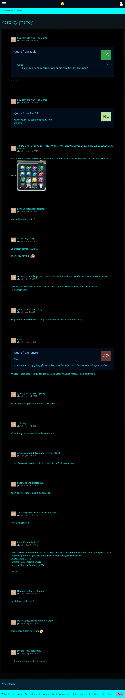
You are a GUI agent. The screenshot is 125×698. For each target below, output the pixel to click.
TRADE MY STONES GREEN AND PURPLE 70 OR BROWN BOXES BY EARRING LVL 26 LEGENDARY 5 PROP (65, 147)
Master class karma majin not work (35, 620)
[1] (19, 68)
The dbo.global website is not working (36, 512)
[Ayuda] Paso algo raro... (29, 650)
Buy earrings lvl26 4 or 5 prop (32, 37)
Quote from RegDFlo (27, 113)
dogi (19, 339)
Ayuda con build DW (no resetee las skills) (38, 452)
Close (120, 694)
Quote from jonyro (26, 352)
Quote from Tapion (26, 51)
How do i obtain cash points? (31, 591)
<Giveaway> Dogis (26, 238)
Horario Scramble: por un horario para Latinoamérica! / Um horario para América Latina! (62, 276)
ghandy (20, 40)
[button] (4, 3)
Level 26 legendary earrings (31, 208)
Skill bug (21, 423)
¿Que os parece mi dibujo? (30, 309)
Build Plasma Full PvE (28, 542)
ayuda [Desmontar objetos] (31, 393)
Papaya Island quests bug (30, 482)
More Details (108, 694)
